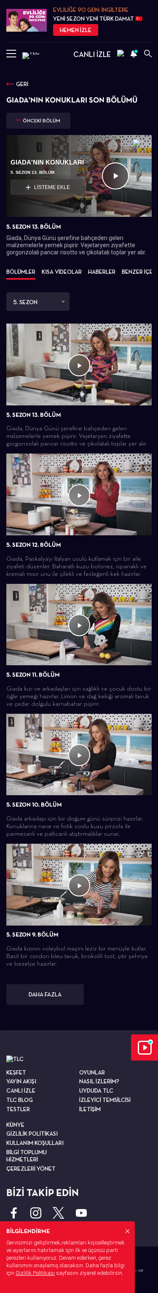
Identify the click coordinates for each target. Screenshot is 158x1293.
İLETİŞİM (90, 1109)
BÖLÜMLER (20, 271)
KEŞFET (16, 1072)
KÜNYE (15, 1124)
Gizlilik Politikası (35, 1273)
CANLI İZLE (92, 54)
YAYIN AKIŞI (21, 1081)
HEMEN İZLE (75, 30)
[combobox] (38, 301)
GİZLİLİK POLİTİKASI (32, 1133)
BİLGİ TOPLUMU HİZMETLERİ (26, 1156)
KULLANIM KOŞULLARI (35, 1142)
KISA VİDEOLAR (62, 271)
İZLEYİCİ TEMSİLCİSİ (105, 1099)
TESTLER (18, 1109)
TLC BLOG (19, 1099)
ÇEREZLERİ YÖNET (31, 1168)
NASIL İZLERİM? (99, 1081)
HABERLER (101, 271)
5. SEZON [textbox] (25, 302)
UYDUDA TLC (96, 1090)
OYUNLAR (92, 1072)
